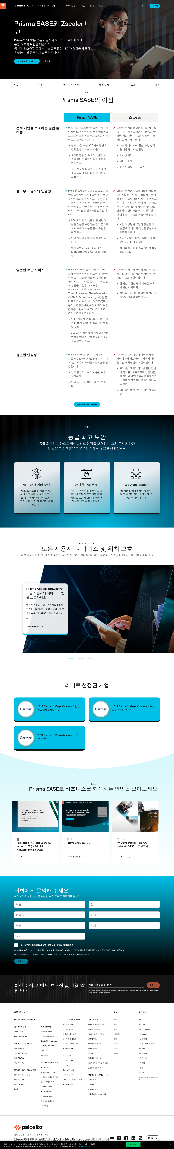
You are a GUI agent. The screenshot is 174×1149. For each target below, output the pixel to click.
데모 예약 (46, 61)
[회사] (124, 915)
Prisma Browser (47, 1091)
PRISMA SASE (71, 85)
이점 (40, 85)
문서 (46, 1135)
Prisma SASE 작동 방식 (69, 6)
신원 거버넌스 (93, 1039)
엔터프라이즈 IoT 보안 (22, 1075)
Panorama (44, 1055)
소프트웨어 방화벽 (47, 1036)
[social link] (112, 1138)
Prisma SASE (45, 1067)
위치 (115, 1048)
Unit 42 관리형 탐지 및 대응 (73, 1080)
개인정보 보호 (19, 1135)
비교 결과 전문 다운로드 (87, 404)
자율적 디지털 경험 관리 (49, 1077)
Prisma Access (46, 1087)
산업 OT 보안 (19, 1084)
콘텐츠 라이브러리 (145, 1029)
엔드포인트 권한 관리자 (96, 1034)
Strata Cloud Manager (49, 1041)
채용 (115, 1024)
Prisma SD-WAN (47, 1096)
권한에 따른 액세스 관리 (96, 1024)
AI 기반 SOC (67, 1056)
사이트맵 (141, 1063)
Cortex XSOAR (68, 1070)
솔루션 (91, 6)
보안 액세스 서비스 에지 (49, 1063)
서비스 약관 (73, 955)
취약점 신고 (142, 1058)
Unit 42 (141, 1072)
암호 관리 (91, 1053)
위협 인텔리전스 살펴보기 (97, 1094)
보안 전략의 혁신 (94, 1089)
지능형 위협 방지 (20, 1048)
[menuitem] (22, 6)
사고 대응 (91, 1084)
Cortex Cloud (68, 1029)
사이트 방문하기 (33, 622)
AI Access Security (21, 1036)
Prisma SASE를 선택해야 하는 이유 (44, 6)
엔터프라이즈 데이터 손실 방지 (25, 1070)
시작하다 (155, 6)
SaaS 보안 (17, 1089)
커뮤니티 (141, 1024)
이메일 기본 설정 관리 (146, 1044)
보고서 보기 (21, 857)
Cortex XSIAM (68, 1060)
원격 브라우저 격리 (47, 1101)
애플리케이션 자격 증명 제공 (98, 1063)
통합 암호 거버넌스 (94, 1058)
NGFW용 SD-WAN (47, 1046)
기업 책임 (117, 1034)
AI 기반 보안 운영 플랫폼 (71, 1020)
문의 (157, 85)
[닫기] (170, 1144)
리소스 (101, 6)
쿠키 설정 (133, 1144)
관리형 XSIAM (68, 1084)
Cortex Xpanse (68, 1075)
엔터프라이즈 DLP (47, 1082)
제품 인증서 (142, 1053)
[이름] (49, 905)
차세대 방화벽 (46, 1027)
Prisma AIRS (18, 1032)
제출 (19, 961)
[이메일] (49, 915)
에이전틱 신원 (93, 1048)
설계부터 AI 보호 (20, 1027)
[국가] (49, 937)
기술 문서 (141, 1068)
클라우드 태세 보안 (69, 1039)
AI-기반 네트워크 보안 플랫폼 (24, 1020)
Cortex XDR (67, 1065)
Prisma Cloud (68, 1048)
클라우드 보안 (68, 1024)
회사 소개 (117, 1020)
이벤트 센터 (142, 1039)
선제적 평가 (92, 1080)
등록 (151, 985)
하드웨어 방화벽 (46, 1031)
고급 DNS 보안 (19, 1063)
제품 (83, 6)
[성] (124, 905)
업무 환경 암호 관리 (95, 1044)
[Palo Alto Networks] (21, 5)
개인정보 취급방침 (78, 950)
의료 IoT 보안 (19, 1079)
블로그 (140, 1020)
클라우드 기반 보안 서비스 (23, 1044)
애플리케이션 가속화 (48, 1072)
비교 (16, 85)
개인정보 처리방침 (60, 955)
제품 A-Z (141, 1048)
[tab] (71, 657)
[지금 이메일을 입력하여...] (116, 985)
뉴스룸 (116, 1053)
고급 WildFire (19, 1058)
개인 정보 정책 (86, 1146)
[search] (143, 5)
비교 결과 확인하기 (25, 61)
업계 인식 (104, 85)
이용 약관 (92, 950)
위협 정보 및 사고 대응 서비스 (98, 1075)
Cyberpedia (142, 1034)
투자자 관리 (118, 1044)
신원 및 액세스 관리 (95, 1029)
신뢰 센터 (29, 1135)
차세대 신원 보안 (94, 1020)
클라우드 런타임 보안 (70, 1044)
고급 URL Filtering (20, 1053)
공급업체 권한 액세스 (95, 1068)
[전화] (124, 926)
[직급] (49, 926)
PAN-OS (44, 1051)
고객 (115, 1039)
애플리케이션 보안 (69, 1034)
